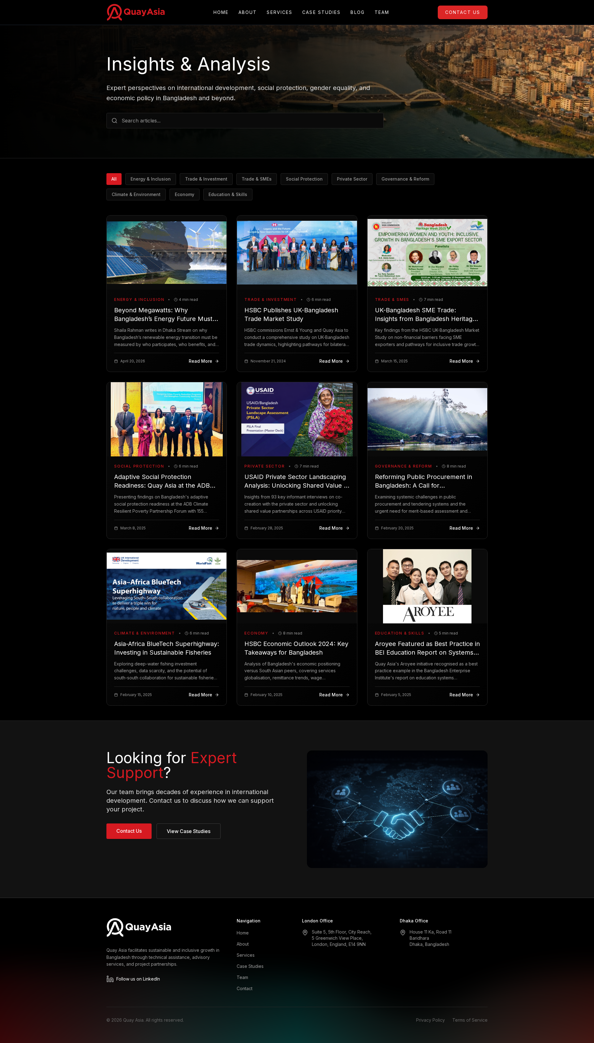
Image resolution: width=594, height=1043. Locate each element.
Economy (184, 194)
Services (279, 12)
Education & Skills (228, 194)
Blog (357, 12)
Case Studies (321, 12)
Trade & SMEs (257, 179)
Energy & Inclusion (151, 179)
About (248, 12)
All (114, 179)
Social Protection (304, 179)
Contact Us (462, 12)
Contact (244, 988)
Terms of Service (470, 1020)
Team (382, 12)
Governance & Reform (405, 179)
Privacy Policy (430, 1020)
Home (221, 12)
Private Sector (352, 179)
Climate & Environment (136, 194)
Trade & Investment (206, 179)
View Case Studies (188, 831)
